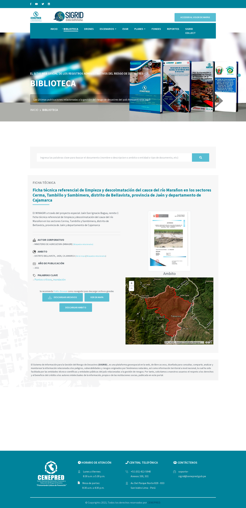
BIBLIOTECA (71, 28)
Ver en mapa (81, 256)
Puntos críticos (43, 279)
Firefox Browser (60, 291)
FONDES (156, 28)
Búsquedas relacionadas (96, 256)
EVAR (125, 28)
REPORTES (173, 28)
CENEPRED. (154, 502)
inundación (59, 279)
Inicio (34, 110)
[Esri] (209, 342)
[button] (239, 75)
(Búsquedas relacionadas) (83, 244)
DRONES (89, 28)
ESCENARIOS (107, 28)
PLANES (138, 28)
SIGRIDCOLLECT (190, 31)
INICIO (54, 28)
